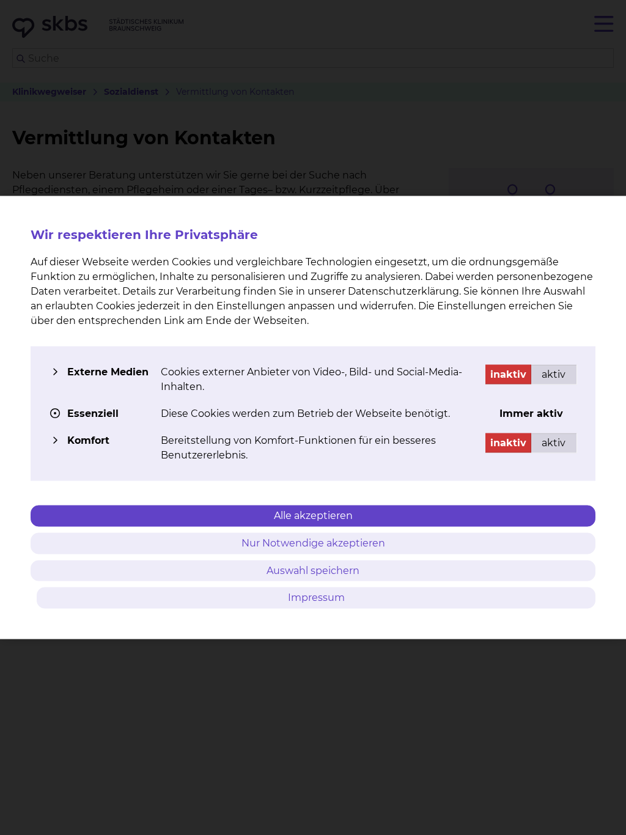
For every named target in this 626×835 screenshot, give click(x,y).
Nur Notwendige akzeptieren (313, 542)
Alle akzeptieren (313, 515)
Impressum (316, 597)
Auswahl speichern (313, 570)
